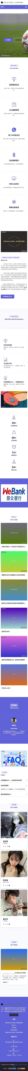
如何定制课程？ (5, 785)
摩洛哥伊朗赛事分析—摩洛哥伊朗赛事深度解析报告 (14, 660)
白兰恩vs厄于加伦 (20, 973)
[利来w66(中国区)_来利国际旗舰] (14, 2)
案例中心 (14, 1025)
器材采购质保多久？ (6, 794)
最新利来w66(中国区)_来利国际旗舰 (14, 1022)
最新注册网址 (14, 1030)
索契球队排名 (6, 631)
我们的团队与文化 (7, 296)
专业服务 (8, 40)
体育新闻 (14, 1027)
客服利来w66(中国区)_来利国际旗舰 (14, 1032)
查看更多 (5, 982)
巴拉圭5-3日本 (6, 688)
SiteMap (5, 1068)
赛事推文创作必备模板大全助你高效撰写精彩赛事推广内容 (14, 576)
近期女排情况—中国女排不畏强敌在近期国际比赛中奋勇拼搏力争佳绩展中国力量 (14, 547)
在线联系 (18, 40)
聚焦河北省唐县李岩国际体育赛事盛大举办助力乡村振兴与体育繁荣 (14, 604)
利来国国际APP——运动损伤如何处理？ (12, 780)
